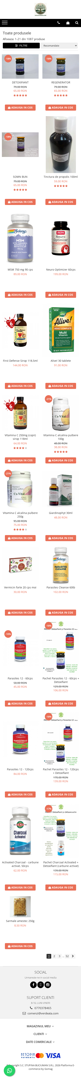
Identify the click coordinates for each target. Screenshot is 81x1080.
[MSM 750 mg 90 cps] (20, 238)
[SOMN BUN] (20, 144)
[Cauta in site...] (77, 22)
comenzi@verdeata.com (43, 1013)
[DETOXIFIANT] (20, 66)
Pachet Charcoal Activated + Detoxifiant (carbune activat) (61, 864)
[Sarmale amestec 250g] (20, 906)
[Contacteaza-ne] (59, 22)
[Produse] (5, 23)
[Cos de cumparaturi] (68, 22)
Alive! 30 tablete (61, 360)
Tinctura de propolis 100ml (61, 176)
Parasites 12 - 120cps (20, 769)
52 (67, 956)
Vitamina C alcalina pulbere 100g (60, 437)
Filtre (23, 45)
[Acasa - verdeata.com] (40, 9)
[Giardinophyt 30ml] (60, 489)
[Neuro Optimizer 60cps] (60, 238)
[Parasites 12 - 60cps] (20, 648)
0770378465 (42, 1008)
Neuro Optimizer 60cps (61, 269)
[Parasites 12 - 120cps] (20, 739)
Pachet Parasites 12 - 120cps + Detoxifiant (61, 771)
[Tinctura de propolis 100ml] (60, 144)
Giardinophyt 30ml (61, 513)
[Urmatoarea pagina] (72, 956)
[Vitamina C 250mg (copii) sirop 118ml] (20, 413)
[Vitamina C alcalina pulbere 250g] (20, 489)
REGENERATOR (60, 82)
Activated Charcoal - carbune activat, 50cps (20, 864)
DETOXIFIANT (20, 82)
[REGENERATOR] (60, 66)
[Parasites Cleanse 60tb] (60, 565)
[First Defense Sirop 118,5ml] (20, 330)
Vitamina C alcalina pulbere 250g (20, 514)
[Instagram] (47, 984)
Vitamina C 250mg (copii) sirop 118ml (20, 437)
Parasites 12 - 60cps (20, 678)
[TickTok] (40, 984)
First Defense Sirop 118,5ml (20, 360)
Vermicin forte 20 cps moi (20, 587)
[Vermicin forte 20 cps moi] (20, 565)
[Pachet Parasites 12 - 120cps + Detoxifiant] (60, 739)
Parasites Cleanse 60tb (61, 587)
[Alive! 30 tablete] (60, 330)
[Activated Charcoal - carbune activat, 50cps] (20, 831)
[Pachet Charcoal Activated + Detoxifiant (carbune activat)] (60, 831)
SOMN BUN (20, 176)
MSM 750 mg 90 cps (20, 269)
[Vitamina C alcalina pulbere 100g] (60, 413)
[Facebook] (33, 984)
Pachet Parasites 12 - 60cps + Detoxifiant (61, 680)
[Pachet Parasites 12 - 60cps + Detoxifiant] (60, 648)
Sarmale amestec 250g (20, 921)
